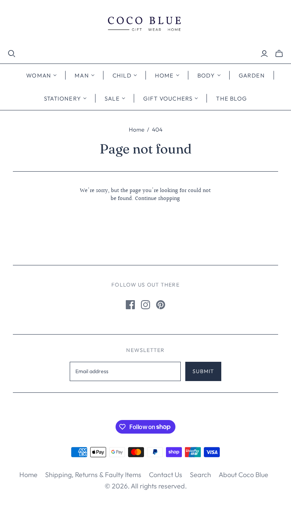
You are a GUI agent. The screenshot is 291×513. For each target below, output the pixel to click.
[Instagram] (145, 304)
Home (136, 129)
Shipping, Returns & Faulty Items (93, 474)
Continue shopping (157, 198)
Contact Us (165, 474)
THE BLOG (231, 98)
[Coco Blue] (145, 24)
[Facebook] (130, 304)
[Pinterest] (160, 304)
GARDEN (252, 75)
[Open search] (12, 53)
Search (200, 474)
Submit (203, 371)
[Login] (264, 54)
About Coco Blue (243, 474)
